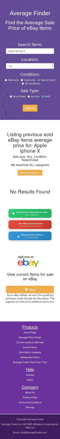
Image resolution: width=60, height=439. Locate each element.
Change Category (29, 172)
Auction (35, 96)
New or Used (48, 80)
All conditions (32, 83)
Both (47, 96)
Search (30, 108)
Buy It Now (19, 96)
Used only (29, 80)
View (31, 289)
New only (13, 80)
